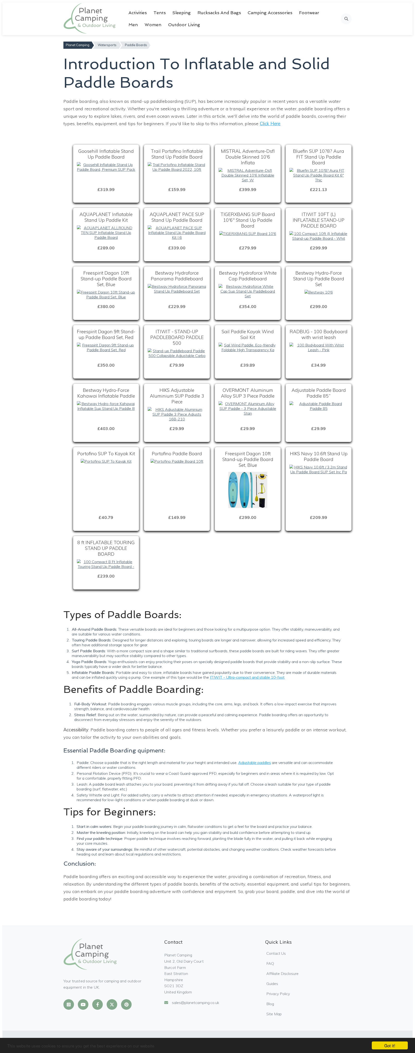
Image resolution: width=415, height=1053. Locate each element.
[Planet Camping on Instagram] (68, 1004)
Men (133, 24)
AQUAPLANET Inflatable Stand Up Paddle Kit (106, 217)
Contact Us (276, 953)
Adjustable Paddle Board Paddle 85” (319, 393)
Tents (159, 12)
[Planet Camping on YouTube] (83, 1004)
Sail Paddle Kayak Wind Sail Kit (248, 334)
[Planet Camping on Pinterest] (126, 1004)
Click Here (270, 123)
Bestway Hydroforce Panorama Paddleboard (177, 276)
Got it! (389, 1045)
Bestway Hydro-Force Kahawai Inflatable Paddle (106, 393)
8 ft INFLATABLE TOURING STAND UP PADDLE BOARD (106, 548)
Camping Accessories (270, 12)
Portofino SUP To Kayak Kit (106, 453)
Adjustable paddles (254, 762)
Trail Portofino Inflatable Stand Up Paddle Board (177, 154)
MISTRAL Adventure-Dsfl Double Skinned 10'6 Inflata (248, 157)
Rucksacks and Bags (219, 12)
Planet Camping (77, 45)
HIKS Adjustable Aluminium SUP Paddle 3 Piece (177, 396)
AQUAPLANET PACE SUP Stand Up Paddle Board (177, 217)
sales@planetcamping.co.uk (195, 1002)
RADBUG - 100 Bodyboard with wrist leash (319, 334)
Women (153, 24)
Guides (272, 983)
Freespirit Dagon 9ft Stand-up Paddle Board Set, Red (106, 334)
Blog (270, 1003)
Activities (137, 12)
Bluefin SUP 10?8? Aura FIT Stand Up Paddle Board (318, 157)
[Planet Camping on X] (112, 1004)
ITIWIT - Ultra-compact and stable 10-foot (247, 677)
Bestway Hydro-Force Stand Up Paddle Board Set (318, 278)
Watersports (107, 45)
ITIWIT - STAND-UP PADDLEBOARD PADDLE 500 (177, 337)
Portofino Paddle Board (177, 453)
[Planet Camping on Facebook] (97, 1004)
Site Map (274, 1013)
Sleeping (181, 12)
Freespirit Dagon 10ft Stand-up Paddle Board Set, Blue (106, 278)
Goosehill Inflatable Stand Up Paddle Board (106, 154)
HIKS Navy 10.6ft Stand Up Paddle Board (319, 456)
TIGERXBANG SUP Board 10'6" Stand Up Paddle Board (247, 220)
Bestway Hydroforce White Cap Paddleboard (248, 276)
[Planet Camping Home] (89, 18)
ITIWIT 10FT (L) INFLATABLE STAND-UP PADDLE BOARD (318, 220)
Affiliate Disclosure (282, 973)
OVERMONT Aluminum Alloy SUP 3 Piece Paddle (248, 393)
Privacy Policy (278, 993)
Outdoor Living (184, 24)
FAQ (270, 963)
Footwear (309, 12)
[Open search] (346, 18)
